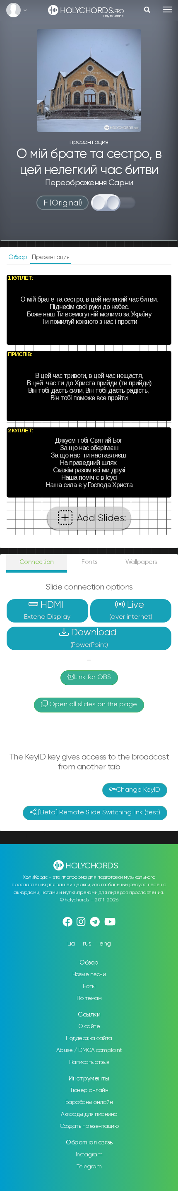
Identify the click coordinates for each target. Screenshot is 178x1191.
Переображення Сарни (89, 183)
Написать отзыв (89, 1062)
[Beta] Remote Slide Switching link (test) (98, 812)
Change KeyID (138, 790)
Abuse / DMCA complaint (89, 1050)
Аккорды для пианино (89, 1114)
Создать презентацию (89, 1126)
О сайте (89, 1026)
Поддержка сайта (89, 1038)
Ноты (89, 986)
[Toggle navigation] (167, 9)
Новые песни (89, 974)
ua (71, 944)
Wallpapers (141, 562)
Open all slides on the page (92, 704)
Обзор (18, 257)
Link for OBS (92, 677)
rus (87, 944)
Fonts (90, 562)
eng (105, 944)
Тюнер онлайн (89, 1090)
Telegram (89, 1167)
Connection (36, 562)
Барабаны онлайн (89, 1102)
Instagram (89, 1155)
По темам (89, 998)
